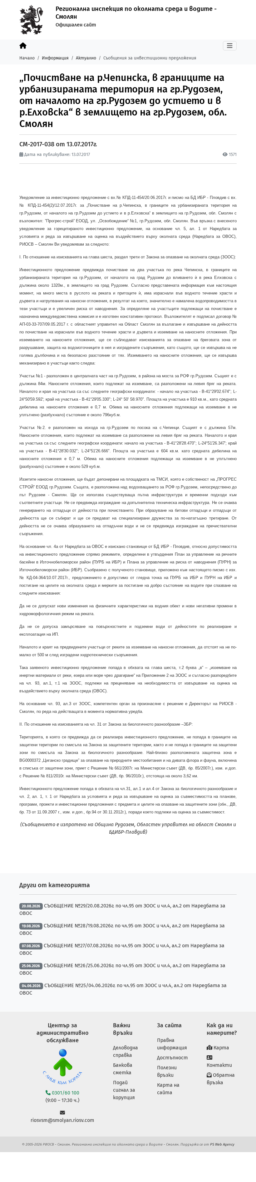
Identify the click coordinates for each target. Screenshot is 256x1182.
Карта (220, 1048)
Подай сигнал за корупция (124, 1090)
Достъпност (172, 1058)
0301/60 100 (65, 1093)
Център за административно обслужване (63, 1033)
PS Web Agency (222, 1144)
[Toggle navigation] (230, 45)
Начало (27, 58)
